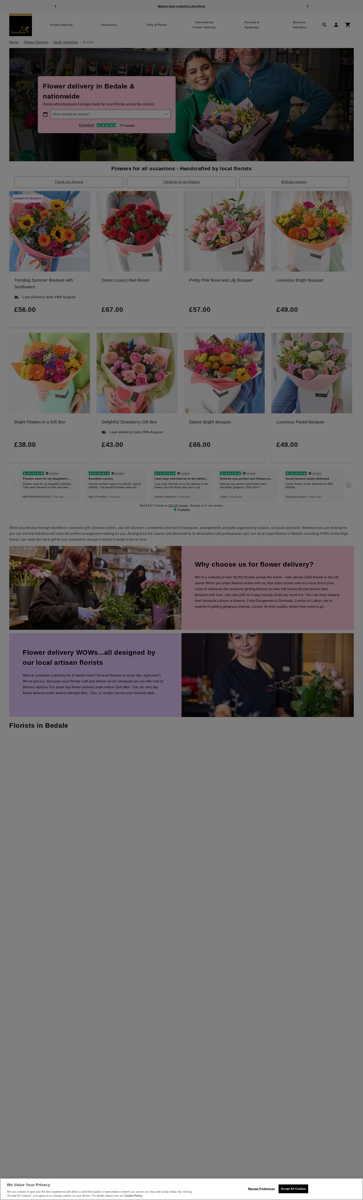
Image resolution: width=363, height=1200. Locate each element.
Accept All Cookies (293, 1188)
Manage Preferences (261, 1188)
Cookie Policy (133, 1195)
